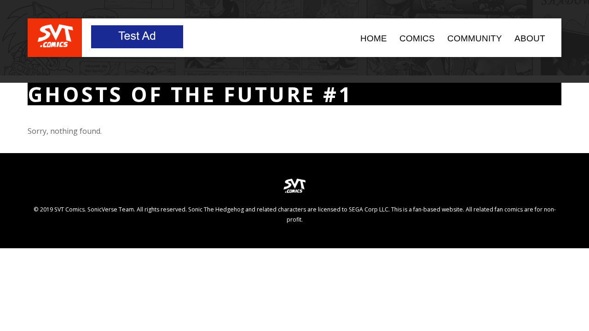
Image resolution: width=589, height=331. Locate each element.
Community (474, 38)
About (529, 38)
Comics (417, 38)
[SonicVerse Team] (55, 43)
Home (373, 38)
